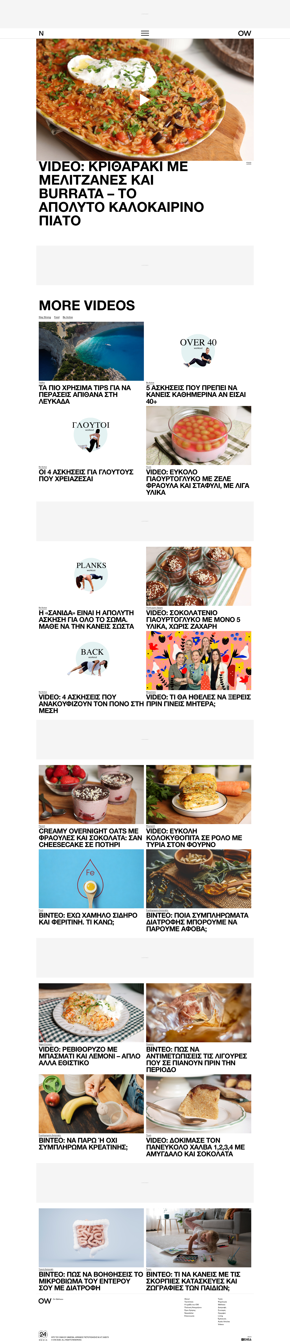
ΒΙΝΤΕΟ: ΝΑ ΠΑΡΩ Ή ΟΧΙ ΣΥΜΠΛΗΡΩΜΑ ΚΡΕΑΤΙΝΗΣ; (83, 1144)
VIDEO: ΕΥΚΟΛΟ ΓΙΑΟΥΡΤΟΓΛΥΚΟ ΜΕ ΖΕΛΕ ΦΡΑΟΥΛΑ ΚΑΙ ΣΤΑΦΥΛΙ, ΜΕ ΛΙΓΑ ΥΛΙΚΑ (197, 482)
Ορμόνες (150, 1044)
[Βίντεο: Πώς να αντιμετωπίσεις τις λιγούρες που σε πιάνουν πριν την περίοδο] (198, 1012)
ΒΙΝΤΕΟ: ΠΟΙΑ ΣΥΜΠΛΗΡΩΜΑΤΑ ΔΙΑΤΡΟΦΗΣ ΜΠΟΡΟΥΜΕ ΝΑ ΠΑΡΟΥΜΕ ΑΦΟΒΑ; (197, 922)
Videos (221, 1324)
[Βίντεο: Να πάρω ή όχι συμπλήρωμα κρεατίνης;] (91, 1103)
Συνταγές (222, 1310)
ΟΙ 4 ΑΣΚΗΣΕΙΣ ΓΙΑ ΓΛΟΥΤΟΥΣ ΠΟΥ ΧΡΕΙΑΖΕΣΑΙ (86, 475)
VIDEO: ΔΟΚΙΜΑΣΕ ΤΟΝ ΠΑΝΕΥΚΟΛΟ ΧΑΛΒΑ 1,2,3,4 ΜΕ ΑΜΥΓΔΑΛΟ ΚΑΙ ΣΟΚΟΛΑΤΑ (195, 1147)
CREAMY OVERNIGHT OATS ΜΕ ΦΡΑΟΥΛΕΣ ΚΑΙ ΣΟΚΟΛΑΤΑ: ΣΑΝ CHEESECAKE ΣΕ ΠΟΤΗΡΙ (90, 837)
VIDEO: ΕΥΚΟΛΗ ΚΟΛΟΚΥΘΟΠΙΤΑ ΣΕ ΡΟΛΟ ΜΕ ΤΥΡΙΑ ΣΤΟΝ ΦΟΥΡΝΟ (194, 837)
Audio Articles (224, 1322)
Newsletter (189, 1313)
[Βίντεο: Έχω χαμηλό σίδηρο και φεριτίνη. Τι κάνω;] (91, 878)
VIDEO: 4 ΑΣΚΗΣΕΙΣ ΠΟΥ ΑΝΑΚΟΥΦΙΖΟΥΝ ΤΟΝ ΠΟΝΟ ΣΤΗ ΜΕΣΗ (91, 703)
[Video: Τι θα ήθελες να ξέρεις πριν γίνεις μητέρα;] (198, 660)
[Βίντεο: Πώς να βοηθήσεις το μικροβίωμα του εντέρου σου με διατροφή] (91, 1237)
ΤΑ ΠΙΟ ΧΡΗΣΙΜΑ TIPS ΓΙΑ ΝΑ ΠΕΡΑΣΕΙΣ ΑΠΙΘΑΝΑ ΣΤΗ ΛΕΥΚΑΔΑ (85, 394)
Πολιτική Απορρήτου (193, 1308)
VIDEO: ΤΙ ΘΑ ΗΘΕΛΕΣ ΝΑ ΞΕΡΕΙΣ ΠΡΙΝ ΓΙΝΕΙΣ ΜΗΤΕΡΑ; (198, 700)
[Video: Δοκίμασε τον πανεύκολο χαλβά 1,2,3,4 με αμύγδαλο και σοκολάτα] (198, 1103)
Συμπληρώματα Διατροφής (157, 910)
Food (56, 317)
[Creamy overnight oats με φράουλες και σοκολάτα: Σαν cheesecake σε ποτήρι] (91, 794)
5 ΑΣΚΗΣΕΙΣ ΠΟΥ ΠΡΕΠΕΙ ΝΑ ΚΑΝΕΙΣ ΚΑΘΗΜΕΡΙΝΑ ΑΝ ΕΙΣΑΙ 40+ (196, 394)
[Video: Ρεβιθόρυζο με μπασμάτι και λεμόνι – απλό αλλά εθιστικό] (91, 1012)
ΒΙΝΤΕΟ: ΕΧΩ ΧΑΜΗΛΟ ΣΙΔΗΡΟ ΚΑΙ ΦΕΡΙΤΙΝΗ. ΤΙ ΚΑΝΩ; (88, 919)
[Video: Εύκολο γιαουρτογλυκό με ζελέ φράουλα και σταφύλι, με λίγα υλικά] (198, 435)
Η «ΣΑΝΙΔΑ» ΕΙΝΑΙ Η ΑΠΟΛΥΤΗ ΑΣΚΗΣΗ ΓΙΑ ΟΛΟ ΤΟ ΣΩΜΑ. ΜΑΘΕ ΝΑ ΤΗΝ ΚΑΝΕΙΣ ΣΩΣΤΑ (86, 619)
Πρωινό (42, 826)
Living (220, 1316)
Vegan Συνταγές (45, 1044)
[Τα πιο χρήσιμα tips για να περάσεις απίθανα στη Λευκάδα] (91, 351)
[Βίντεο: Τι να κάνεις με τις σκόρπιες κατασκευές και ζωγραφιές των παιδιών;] (198, 1237)
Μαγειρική (150, 826)
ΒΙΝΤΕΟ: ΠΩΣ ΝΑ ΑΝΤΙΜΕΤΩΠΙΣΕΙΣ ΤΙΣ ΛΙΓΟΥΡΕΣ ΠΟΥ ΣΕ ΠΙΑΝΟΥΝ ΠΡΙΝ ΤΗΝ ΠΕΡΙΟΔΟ (196, 1060)
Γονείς (148, 1269)
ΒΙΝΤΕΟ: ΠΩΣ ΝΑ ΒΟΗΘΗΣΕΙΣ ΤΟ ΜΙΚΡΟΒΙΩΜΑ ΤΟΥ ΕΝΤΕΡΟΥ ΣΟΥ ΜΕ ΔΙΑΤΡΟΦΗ (91, 1281)
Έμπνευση (222, 1319)
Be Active (68, 317)
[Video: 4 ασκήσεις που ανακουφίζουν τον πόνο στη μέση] (91, 660)
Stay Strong (45, 317)
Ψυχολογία (222, 1302)
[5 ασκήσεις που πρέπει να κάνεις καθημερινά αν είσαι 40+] (198, 351)
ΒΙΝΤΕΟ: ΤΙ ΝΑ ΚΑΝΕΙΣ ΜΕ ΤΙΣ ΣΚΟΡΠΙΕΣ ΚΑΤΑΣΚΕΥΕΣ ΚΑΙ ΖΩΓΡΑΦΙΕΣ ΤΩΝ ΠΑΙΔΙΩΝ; (193, 1281)
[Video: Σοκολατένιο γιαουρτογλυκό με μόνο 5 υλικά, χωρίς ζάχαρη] (198, 576)
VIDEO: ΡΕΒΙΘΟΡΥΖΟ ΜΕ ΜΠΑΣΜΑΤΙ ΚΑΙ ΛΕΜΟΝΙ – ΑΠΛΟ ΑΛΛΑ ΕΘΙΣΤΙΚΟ (89, 1056)
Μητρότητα (151, 692)
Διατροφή (222, 1308)
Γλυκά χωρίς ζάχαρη (154, 608)
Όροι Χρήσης (190, 1310)
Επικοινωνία (189, 1316)
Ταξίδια (42, 383)
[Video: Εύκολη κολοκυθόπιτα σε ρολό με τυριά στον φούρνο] (198, 794)
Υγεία (220, 1299)
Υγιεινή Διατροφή (46, 1269)
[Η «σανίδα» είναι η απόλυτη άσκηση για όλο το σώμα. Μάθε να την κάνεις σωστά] (91, 576)
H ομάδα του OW (191, 1305)
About (187, 1299)
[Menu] (145, 33)
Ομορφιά (222, 1313)
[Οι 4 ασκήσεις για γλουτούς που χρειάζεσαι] (91, 435)
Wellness (221, 1305)
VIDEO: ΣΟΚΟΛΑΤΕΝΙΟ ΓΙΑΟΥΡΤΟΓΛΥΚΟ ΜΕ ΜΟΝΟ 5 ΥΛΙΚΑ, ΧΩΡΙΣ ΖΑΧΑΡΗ (193, 619)
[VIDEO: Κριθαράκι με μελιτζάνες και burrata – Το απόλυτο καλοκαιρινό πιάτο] (145, 100)
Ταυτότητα (188, 1302)
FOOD (248, 163)
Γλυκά (148, 467)
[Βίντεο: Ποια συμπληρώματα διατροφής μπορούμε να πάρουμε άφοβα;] (198, 878)
